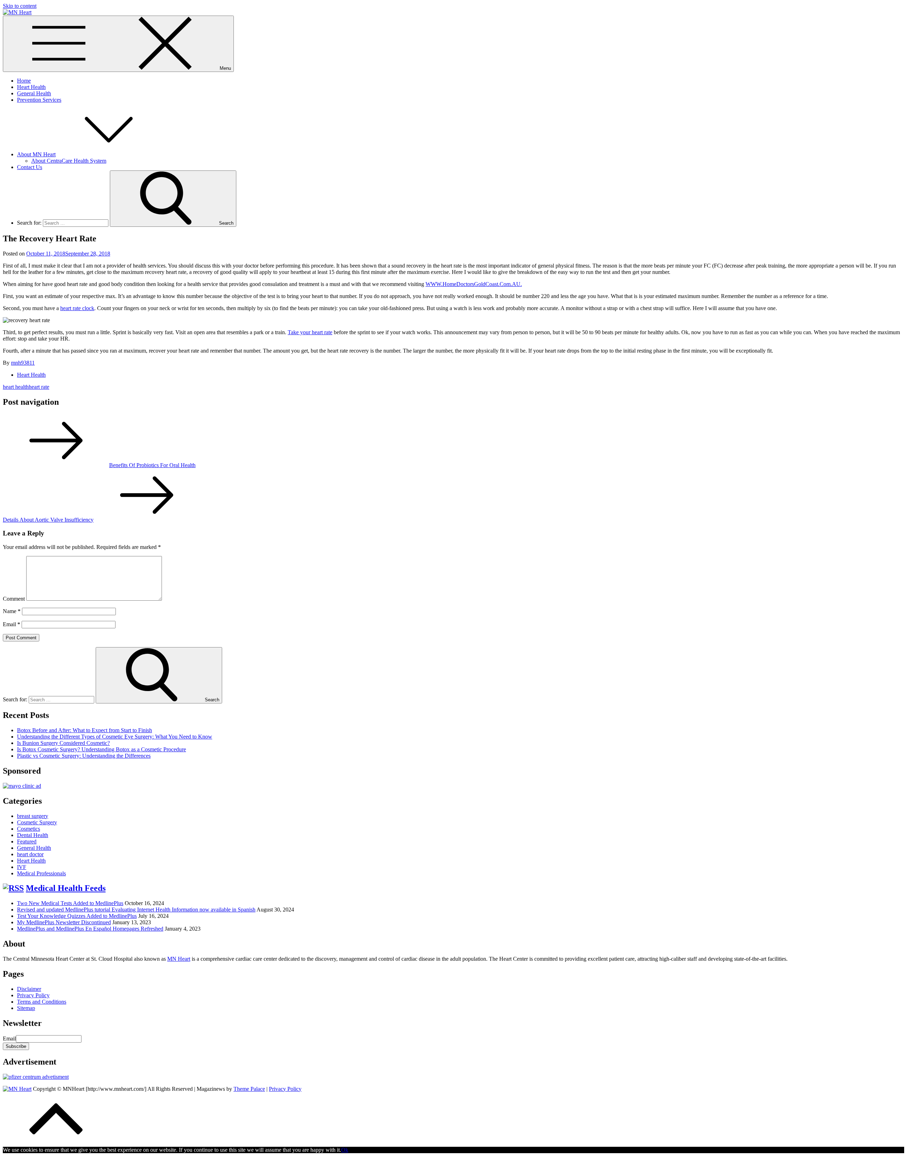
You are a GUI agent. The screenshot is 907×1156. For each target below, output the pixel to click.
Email (11, 624)
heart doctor (30, 854)
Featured (26, 841)
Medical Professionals (41, 873)
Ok (344, 1150)
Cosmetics (28, 829)
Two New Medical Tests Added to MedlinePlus (70, 903)
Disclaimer (29, 989)
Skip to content (19, 6)
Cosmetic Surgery (37, 822)
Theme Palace (249, 1089)
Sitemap (26, 1008)
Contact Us (29, 167)
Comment (14, 599)
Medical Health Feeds (66, 888)
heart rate (39, 387)
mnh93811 (23, 363)
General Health (34, 93)
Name (12, 611)
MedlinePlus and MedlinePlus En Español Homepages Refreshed (90, 929)
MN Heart (178, 959)
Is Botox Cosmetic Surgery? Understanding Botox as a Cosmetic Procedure (101, 749)
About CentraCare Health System (68, 161)
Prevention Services (39, 100)
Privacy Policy (33, 995)
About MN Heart (36, 154)
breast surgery (32, 816)
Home (24, 81)
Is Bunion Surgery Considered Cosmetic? (63, 743)
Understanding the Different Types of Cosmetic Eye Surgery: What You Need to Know (114, 737)
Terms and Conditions (41, 1002)
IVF (21, 867)
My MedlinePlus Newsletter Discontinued (64, 922)
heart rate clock (77, 308)
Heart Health (31, 87)
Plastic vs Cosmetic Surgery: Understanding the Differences (84, 756)
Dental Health (32, 835)
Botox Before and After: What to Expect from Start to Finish (84, 730)
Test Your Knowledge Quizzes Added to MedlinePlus (77, 916)
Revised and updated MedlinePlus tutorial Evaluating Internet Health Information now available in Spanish (136, 910)
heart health (16, 387)
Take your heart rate (310, 332)
